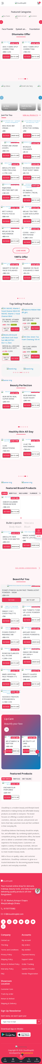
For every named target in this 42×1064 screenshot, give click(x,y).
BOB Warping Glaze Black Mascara (29, 396)
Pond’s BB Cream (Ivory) (10, 147)
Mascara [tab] (29, 522)
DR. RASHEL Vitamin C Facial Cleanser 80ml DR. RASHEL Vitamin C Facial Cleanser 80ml (31, 191)
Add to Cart (15, 56)
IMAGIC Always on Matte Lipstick (31, 536)
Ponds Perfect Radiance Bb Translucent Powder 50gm (9, 633)
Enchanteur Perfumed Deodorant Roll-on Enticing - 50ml (11, 788)
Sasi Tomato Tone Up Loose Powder (31, 611)
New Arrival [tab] (6, 779)
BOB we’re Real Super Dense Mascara (10, 397)
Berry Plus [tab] (13, 493)
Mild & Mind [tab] (23, 493)
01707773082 (9, 908)
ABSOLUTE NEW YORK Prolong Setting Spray (9, 169)
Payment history (28, 954)
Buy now (15, 329)
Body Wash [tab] (15, 526)
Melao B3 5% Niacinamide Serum (8, 232)
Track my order (7, 994)
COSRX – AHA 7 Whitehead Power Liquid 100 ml (31, 233)
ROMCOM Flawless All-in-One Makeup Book (10, 654)
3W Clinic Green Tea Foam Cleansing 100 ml (30, 348)
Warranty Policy (7, 969)
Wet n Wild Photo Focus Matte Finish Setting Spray (8, 212)
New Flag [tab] (16, 779)
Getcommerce (27, 1053)
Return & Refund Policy (10, 964)
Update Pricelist (28, 969)
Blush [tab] (27, 526)
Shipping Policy (7, 959)
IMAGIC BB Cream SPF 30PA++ (30, 653)
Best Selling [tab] (26, 779)
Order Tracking (28, 964)
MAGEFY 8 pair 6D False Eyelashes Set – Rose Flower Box (10, 269)
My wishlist (26, 949)
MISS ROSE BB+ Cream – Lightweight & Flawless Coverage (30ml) (9, 127)
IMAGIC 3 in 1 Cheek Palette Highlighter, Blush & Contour (10, 612)
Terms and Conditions (10, 949)
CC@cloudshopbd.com (13, 914)
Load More (21, 250)
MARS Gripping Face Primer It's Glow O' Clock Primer (9, 675)
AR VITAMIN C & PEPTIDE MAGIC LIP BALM (12, 742)
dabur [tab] (4, 493)
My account (26, 940)
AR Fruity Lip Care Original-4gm (29, 742)
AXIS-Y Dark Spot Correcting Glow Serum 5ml (10, 48)
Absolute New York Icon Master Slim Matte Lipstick (11, 538)
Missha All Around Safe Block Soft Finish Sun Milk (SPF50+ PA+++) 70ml (10, 347)
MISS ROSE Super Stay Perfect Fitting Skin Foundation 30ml (30, 48)
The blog (4, 945)
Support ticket (27, 959)
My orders (26, 945)
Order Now (35, 56)
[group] (12, 369)
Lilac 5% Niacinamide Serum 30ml (8, 445)
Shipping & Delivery (8, 1003)
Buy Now (6, 56)
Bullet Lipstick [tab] (14, 522)
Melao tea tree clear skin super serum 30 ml (31, 212)
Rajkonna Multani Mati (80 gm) (10, 189)
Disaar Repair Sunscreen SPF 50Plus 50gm (30, 445)
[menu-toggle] (2, 3)
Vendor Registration (30, 973)
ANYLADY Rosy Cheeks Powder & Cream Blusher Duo (31, 633)
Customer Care (7, 989)
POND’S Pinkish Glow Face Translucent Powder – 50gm (20, 591)
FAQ (2, 973)
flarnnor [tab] (33, 493)
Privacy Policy (6, 954)
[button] (16, 78)
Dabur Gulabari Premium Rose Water (10, 503)
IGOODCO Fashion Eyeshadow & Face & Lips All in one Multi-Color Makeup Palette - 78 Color (10, 698)
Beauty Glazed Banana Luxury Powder (30, 675)
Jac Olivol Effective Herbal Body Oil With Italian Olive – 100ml (31, 127)
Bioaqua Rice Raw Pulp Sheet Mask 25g (31, 169)
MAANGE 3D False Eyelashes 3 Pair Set (31, 269)
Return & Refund (7, 998)
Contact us (5, 940)
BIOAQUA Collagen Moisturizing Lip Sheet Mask (31, 148)
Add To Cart (6, 329)
